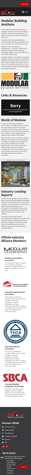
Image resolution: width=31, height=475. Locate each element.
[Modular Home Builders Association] (15, 250)
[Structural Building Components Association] (15, 377)
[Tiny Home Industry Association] (15, 331)
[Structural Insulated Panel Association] (15, 283)
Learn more (10, 473)
